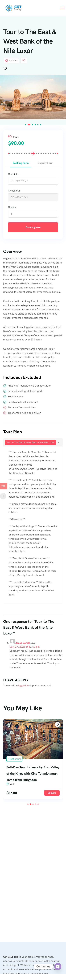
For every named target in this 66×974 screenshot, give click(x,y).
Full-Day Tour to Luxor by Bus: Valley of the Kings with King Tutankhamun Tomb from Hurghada (32, 773)
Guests (12, 207)
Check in (13, 174)
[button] (25, 124)
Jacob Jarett (22, 643)
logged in (23, 685)
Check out (14, 190)
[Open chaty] (57, 966)
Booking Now (33, 227)
